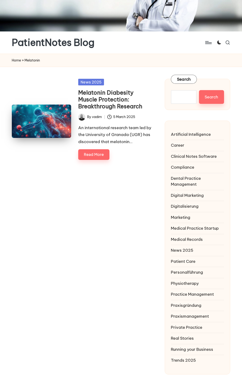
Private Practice (186, 327)
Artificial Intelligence (191, 134)
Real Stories (182, 338)
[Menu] (208, 42)
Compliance (182, 167)
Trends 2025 (183, 360)
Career (177, 145)
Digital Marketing (187, 195)
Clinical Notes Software (194, 156)
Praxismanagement (190, 316)
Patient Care (183, 261)
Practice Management (192, 294)
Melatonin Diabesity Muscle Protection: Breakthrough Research (110, 99)
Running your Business (192, 349)
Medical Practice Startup (195, 228)
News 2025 (91, 82)
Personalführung (187, 272)
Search (184, 79)
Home (16, 60)
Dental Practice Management (186, 181)
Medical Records (187, 239)
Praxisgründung (186, 305)
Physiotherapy (185, 283)
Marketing (180, 217)
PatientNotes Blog (53, 42)
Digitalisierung (185, 206)
